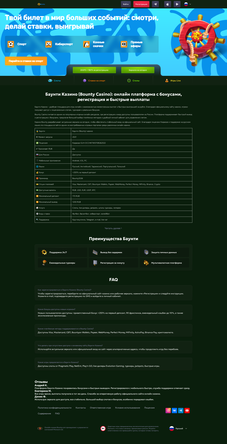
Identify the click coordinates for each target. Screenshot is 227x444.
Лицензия (149, 407)
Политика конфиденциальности (54, 407)
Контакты (81, 407)
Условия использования (127, 407)
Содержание (44, 413)
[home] (41, 4)
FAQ (57, 413)
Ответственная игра (100, 407)
